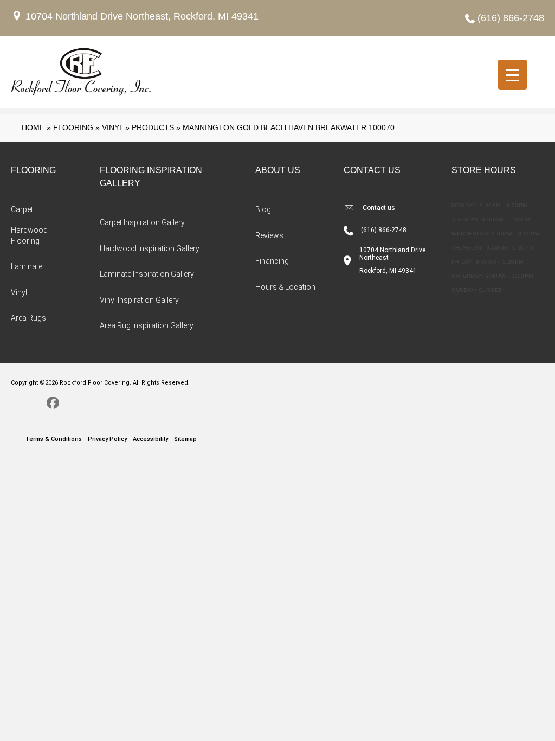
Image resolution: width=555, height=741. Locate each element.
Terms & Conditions (53, 439)
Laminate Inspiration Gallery (147, 274)
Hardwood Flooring (29, 235)
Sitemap (185, 439)
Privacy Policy (107, 439)
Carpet (22, 209)
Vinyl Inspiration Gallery (139, 300)
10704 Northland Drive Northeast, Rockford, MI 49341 (142, 16)
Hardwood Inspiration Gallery (149, 248)
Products (153, 127)
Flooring (73, 127)
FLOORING (33, 170)
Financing (272, 261)
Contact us (379, 208)
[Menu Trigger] (512, 75)
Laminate (26, 266)
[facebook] (53, 405)
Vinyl (112, 127)
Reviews (269, 235)
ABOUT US (277, 170)
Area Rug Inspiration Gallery (146, 325)
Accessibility (150, 439)
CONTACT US (372, 170)
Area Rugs (28, 318)
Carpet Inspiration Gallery (142, 222)
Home (33, 127)
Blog (263, 209)
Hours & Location (285, 287)
